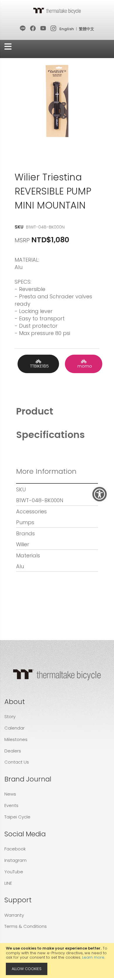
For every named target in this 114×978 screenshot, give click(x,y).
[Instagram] (53, 29)
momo (83, 366)
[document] (57, 960)
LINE (8, 883)
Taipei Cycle (17, 817)
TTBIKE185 (38, 366)
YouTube (13, 872)
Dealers (12, 751)
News (10, 794)
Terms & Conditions (25, 926)
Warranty (14, 915)
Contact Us (16, 762)
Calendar (14, 728)
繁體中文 (86, 29)
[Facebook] (33, 29)
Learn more (93, 957)
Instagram (15, 860)
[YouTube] (43, 29)
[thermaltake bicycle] (57, 10)
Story (9, 716)
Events (11, 805)
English (66, 29)
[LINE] (23, 29)
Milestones (15, 739)
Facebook (15, 849)
